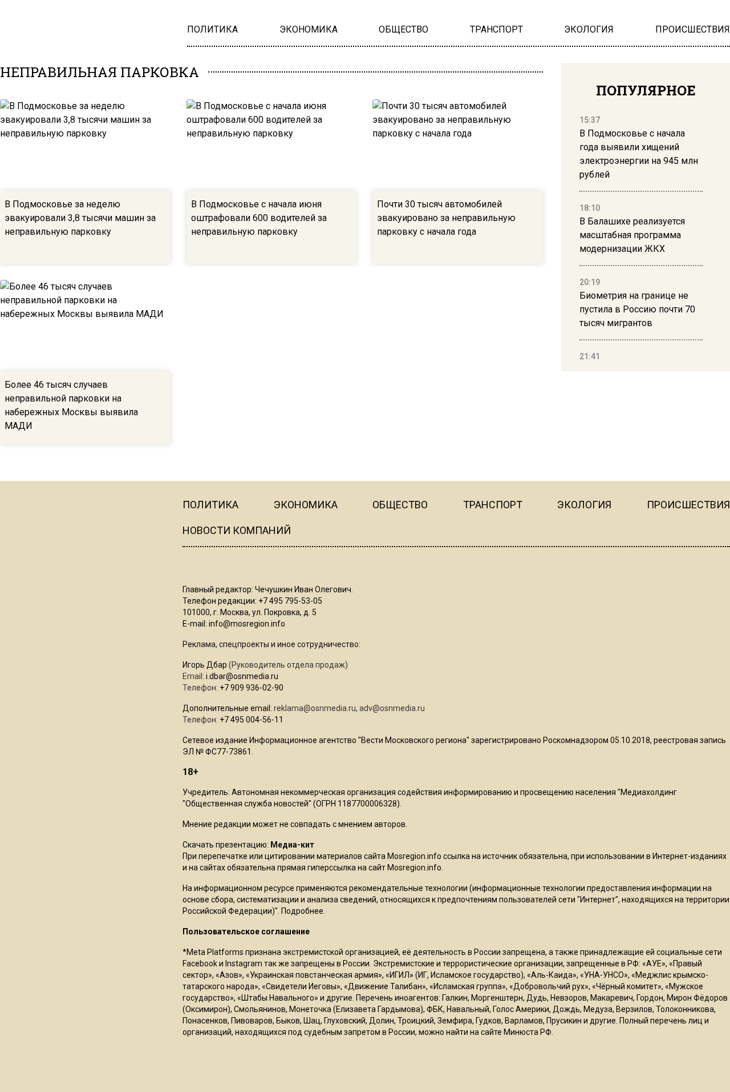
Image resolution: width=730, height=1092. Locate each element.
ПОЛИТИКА (210, 505)
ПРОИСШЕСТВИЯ (688, 505)
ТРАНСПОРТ (492, 505)
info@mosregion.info (247, 623)
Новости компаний (236, 530)
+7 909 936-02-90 (251, 687)
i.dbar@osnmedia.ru (242, 676)
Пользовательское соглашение (246, 931)
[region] (641, 238)
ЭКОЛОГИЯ (584, 505)
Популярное (646, 90)
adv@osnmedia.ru (392, 708)
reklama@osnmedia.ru (315, 708)
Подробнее (302, 911)
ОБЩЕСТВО (400, 505)
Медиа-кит (292, 844)
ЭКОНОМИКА (306, 505)
